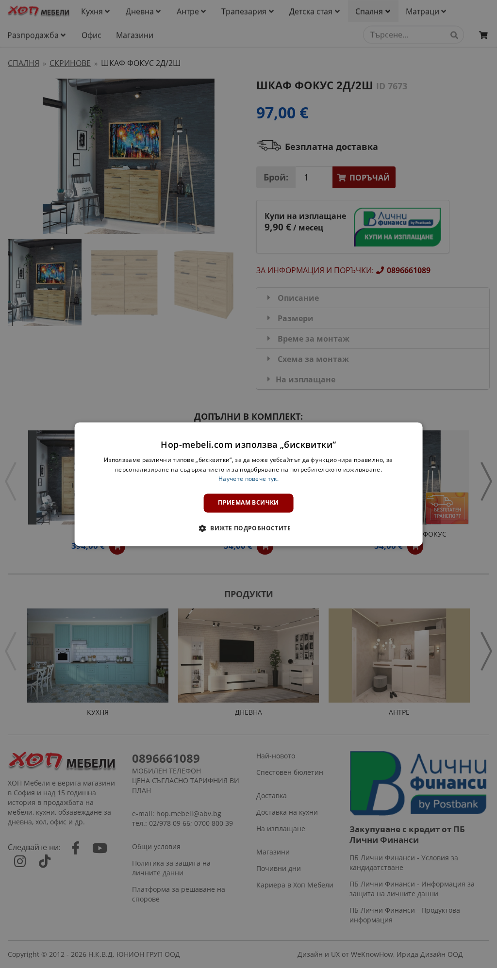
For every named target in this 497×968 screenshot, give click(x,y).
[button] (248, 528)
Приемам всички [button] (248, 503)
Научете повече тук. (248, 479)
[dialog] (249, 484)
